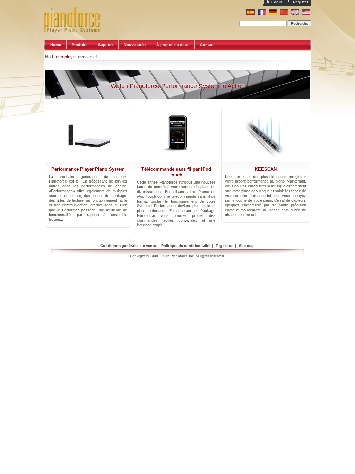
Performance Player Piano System (88, 169)
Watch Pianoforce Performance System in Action (178, 86)
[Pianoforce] (78, 38)
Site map (247, 246)
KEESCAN (266, 169)
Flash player (64, 56)
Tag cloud (225, 246)
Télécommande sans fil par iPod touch (176, 172)
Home (55, 45)
